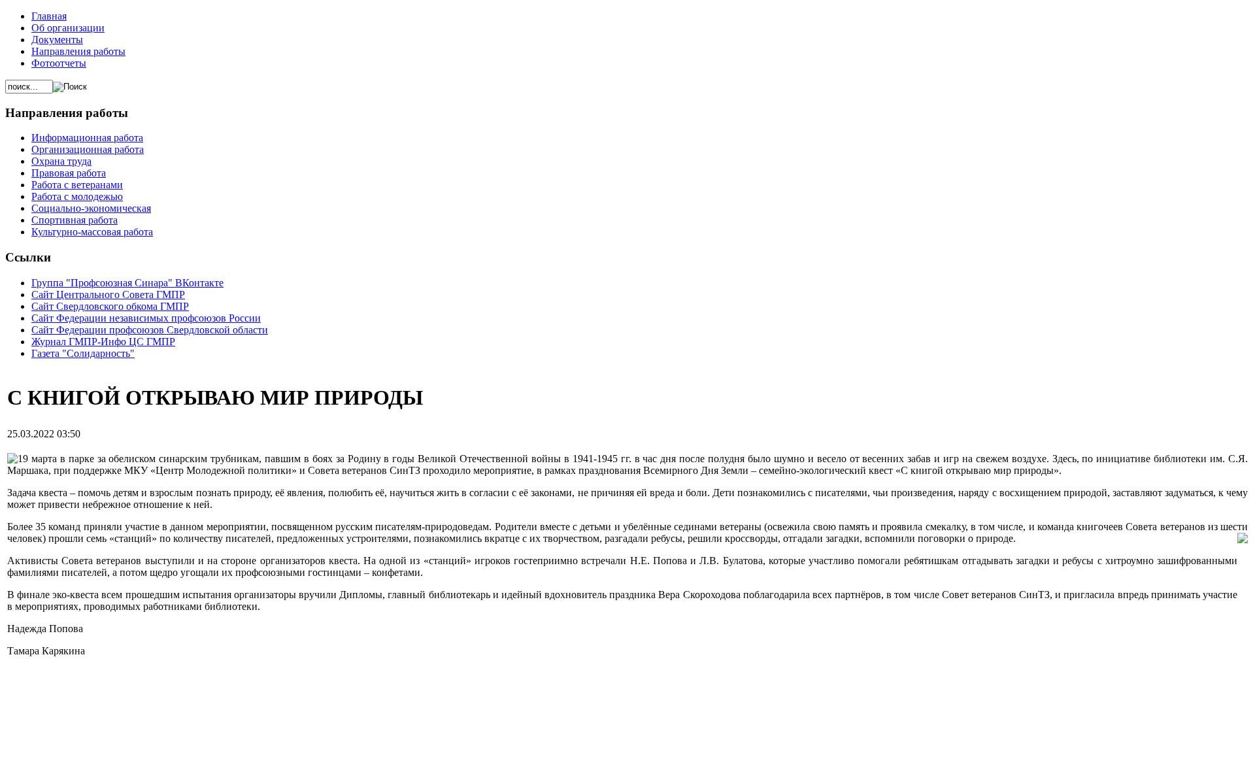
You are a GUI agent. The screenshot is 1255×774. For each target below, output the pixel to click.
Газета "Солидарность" (83, 353)
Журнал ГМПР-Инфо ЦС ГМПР (103, 341)
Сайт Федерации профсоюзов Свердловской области (149, 329)
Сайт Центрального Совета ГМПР (108, 294)
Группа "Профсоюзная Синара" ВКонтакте (127, 282)
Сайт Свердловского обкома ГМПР (110, 306)
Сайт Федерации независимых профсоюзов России (146, 318)
